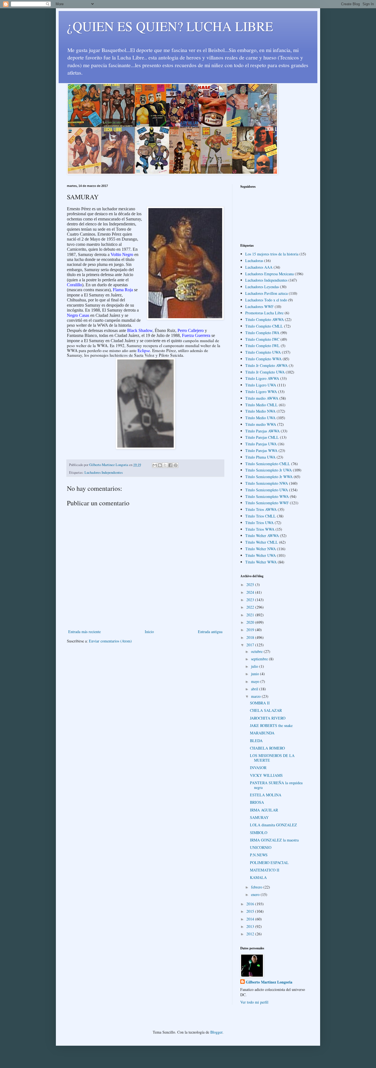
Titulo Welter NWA (260, 548)
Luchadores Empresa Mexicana (269, 273)
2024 (250, 592)
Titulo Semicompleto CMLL (267, 463)
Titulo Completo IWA (262, 332)
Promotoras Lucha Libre (264, 312)
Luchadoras (254, 260)
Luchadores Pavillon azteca (266, 293)
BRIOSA (257, 802)
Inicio (149, 631)
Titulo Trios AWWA (261, 509)
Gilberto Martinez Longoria (269, 982)
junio (255, 673)
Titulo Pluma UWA (260, 457)
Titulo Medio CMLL (261, 404)
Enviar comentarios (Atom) (110, 641)
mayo (255, 681)
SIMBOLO (258, 832)
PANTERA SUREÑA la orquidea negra (276, 785)
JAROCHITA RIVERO (267, 718)
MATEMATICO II (264, 870)
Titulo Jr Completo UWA (265, 372)
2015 (250, 911)
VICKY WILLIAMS (266, 775)
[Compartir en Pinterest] (175, 465)
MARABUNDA (262, 732)
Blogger (216, 1032)
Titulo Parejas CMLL (262, 437)
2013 (250, 926)
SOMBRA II (260, 702)
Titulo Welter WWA (261, 562)
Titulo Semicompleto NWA (266, 483)
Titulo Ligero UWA (260, 385)
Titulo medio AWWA (261, 398)
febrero (257, 887)
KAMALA (258, 877)
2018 (250, 637)
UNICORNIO (260, 847)
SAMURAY (259, 817)
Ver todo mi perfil (254, 1002)
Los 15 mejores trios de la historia (271, 254)
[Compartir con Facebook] (170, 465)
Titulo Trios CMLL (260, 516)
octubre (257, 651)
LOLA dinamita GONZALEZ (273, 824)
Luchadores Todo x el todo (266, 300)
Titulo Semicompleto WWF (267, 502)
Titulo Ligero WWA (261, 391)
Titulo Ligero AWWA (262, 378)
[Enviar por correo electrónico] (154, 465)
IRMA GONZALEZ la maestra (274, 840)
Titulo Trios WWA (259, 529)
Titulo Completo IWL (262, 345)
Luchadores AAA (259, 267)
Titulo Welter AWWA (262, 535)
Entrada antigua (210, 631)
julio (255, 666)
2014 (250, 919)
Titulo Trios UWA (259, 522)
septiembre (260, 658)
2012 (250, 933)
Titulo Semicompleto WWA (267, 496)
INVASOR (258, 767)
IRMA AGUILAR (264, 810)
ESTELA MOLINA (265, 794)
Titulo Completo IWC (262, 339)
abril (255, 688)
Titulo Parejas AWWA (262, 431)
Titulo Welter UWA (260, 555)
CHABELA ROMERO (267, 748)
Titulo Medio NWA (260, 411)
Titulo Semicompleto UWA (266, 489)
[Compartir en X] (165, 465)
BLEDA (256, 740)
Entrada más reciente (84, 631)
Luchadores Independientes (104, 472)
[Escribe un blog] (160, 465)
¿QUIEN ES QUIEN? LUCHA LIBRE (170, 26)
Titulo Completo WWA (263, 358)
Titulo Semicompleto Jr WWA (269, 476)
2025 (250, 584)
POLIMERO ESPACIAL (269, 862)
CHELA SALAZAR (266, 710)
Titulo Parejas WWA (261, 450)
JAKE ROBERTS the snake (271, 725)
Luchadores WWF (259, 306)
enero (256, 894)
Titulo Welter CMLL (261, 542)
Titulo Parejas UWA (261, 443)
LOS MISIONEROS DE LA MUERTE (272, 758)
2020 (250, 622)
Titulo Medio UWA (260, 417)
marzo (256, 696)
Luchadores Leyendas (262, 286)
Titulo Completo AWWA (264, 319)
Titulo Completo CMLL (264, 326)
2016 (250, 903)
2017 (250, 644)
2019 (250, 629)
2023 (250, 599)
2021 (250, 614)
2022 (250, 607)
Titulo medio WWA (260, 424)
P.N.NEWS (259, 854)
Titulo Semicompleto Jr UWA (268, 470)
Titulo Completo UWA (263, 352)
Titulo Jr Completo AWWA (266, 365)
